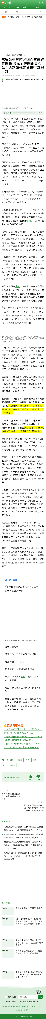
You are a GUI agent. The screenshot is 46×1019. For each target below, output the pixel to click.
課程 (38, 7)
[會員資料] (40, 3)
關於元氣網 (6, 1006)
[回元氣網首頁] (8, 2)
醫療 (17, 7)
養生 (10, 7)
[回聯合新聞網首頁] (3, 3)
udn (3, 55)
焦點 (3, 7)
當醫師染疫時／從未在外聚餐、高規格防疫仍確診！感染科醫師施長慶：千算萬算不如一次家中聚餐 (23, 845)
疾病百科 (33, 1006)
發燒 (23, 676)
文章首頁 (19, 1010)
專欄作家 (27, 1010)
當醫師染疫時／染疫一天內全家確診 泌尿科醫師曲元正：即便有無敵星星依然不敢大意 (23, 828)
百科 (24, 7)
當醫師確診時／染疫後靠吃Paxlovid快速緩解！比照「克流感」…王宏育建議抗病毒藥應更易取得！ (23, 856)
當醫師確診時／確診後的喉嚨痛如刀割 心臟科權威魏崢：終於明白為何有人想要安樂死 (23, 836)
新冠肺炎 (15, 55)
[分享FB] (6, 11)
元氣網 (8, 55)
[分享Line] (17, 11)
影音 (31, 7)
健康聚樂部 (16, 1006)
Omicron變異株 (9, 765)
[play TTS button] (11, 113)
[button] (43, 7)
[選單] (43, 3)
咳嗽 (17, 286)
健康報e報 (11, 997)
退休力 (41, 1006)
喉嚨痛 (29, 220)
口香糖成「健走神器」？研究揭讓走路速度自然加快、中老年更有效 (26, 17)
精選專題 (25, 1006)
